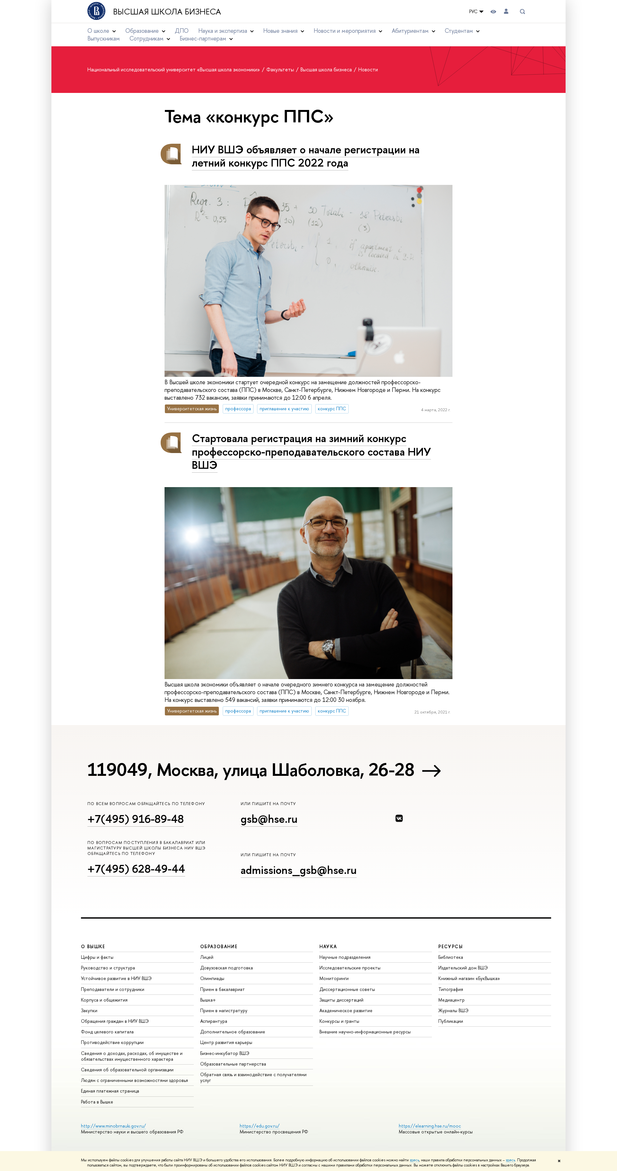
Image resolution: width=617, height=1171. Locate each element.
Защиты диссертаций (341, 1000)
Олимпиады (212, 978)
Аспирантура (213, 1021)
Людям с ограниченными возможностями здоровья (134, 1080)
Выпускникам (103, 38)
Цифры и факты (97, 957)
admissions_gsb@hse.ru (299, 869)
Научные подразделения (345, 957)
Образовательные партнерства (233, 1064)
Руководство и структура (108, 968)
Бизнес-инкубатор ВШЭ (224, 1053)
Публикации (450, 1021)
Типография (450, 989)
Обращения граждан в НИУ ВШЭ (115, 1021)
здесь (414, 1160)
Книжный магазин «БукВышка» (469, 978)
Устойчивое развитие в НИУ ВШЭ (116, 978)
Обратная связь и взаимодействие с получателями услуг (253, 1077)
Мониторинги (334, 978)
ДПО (182, 31)
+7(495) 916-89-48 (135, 818)
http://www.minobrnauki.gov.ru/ (113, 1126)
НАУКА (328, 946)
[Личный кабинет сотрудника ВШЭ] (506, 11)
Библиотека (450, 957)
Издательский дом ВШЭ (463, 968)
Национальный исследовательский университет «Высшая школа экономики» (174, 69)
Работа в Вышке (97, 1102)
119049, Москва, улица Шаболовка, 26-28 (250, 769)
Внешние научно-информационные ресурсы (365, 1032)
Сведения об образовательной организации (127, 1070)
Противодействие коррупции (112, 1042)
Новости (368, 69)
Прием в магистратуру (223, 1010)
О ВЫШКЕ (93, 946)
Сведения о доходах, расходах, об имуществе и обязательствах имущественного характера (132, 1056)
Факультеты (280, 69)
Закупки (89, 1010)
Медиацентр (451, 1000)
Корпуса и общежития (104, 1000)
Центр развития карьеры (226, 1042)
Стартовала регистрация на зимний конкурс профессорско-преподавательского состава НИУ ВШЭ (311, 451)
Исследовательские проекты (349, 968)
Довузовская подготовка (226, 968)
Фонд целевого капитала (107, 1032)
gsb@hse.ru (269, 818)
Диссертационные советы (347, 989)
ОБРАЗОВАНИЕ (218, 946)
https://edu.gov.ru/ (260, 1126)
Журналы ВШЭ (453, 1010)
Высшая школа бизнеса (167, 11)
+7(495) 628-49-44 (136, 868)
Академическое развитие (345, 1010)
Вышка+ (208, 1000)
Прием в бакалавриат (222, 989)
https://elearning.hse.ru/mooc (430, 1126)
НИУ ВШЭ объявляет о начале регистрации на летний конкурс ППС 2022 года (306, 156)
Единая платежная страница (110, 1091)
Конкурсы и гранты (339, 1021)
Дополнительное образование (232, 1032)
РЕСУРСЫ (450, 946)
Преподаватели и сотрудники (112, 989)
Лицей (206, 957)
